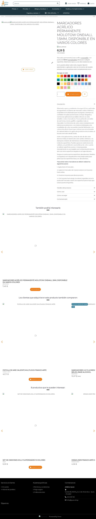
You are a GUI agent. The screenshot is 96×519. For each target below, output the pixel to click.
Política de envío (39, 492)
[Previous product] (93, 16)
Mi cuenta (5, 487)
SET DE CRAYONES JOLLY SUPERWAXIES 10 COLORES (24, 460)
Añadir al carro (74, 94)
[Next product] (94, 16)
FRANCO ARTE (6, 372)
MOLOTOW (6, 284)
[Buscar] (58, 3)
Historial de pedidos (8, 489)
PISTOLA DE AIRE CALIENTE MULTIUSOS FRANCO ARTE (24, 370)
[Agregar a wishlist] (84, 94)
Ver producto (35, 289)
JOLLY (4, 461)
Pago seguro (38, 489)
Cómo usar (60, 191)
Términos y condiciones (42, 487)
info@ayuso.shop (72, 500)
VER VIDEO (29, 69)
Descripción (61, 104)
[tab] (76, 104)
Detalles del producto (64, 188)
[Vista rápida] (66, 219)
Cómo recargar (62, 195)
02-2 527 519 (71, 497)
